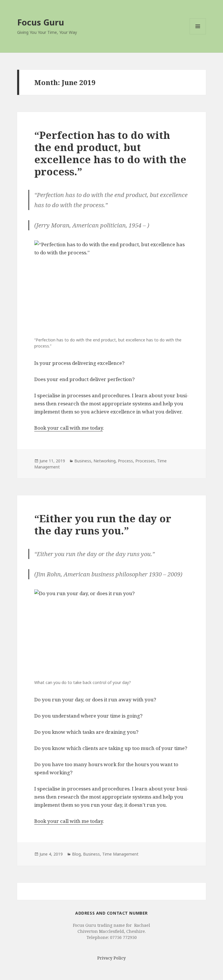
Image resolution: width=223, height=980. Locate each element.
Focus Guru (40, 22)
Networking (104, 461)
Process (125, 461)
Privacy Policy (111, 958)
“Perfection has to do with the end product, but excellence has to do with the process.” (110, 153)
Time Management (120, 854)
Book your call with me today (68, 427)
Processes (145, 461)
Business (82, 461)
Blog (76, 854)
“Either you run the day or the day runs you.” (102, 524)
